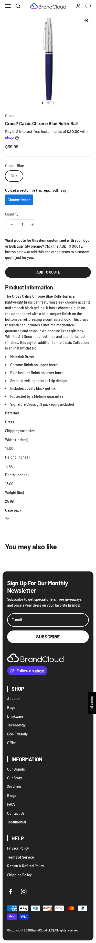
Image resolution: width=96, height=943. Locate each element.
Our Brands (16, 769)
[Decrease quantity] (11, 225)
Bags (11, 707)
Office (12, 743)
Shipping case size (20, 431)
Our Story (14, 778)
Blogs (11, 795)
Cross (9, 115)
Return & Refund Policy (25, 866)
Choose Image (19, 200)
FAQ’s (11, 804)
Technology (16, 725)
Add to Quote (48, 272)
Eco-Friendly (17, 734)
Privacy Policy (18, 848)
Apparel (13, 698)
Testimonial (16, 822)
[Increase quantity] (32, 225)
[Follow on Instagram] (23, 891)
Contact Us (16, 813)
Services (14, 786)
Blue (14, 176)
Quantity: (12, 214)
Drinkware (15, 716)
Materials (12, 413)
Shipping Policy (19, 875)
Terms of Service (20, 857)
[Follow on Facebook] (10, 891)
